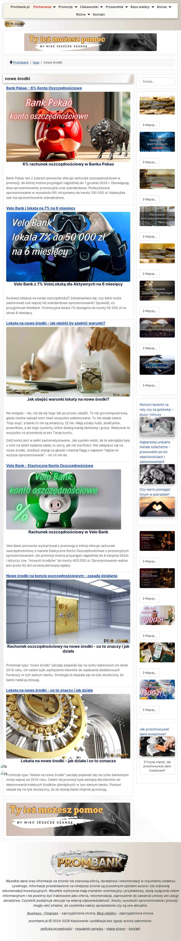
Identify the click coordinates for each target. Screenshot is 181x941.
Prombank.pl (20, 7)
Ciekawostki (89, 7)
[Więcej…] (157, 104)
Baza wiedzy (140, 7)
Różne (81, 14)
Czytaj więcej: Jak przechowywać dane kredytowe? (157, 766)
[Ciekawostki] (100, 7)
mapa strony (115, 929)
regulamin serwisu (89, 929)
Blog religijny (106, 913)
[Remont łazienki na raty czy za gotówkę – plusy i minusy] (157, 426)
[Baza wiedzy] (152, 7)
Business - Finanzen (42, 913)
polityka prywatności (56, 929)
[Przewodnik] (126, 7)
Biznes (162, 7)
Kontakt (99, 14)
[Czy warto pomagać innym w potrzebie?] (157, 506)
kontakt (134, 929)
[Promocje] (75, 7)
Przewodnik (114, 7)
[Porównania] (53, 7)
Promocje (66, 7)
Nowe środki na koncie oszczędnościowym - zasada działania (61, 576)
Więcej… (150, 125)
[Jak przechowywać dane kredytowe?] (157, 746)
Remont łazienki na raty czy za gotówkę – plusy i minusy (156, 409)
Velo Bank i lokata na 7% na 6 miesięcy (40, 208)
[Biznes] (169, 7)
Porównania (42, 7)
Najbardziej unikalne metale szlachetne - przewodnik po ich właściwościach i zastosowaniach (155, 452)
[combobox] (157, 81)
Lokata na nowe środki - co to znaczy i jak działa (49, 690)
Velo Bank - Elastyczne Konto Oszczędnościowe (49, 465)
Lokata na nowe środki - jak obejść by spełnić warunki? (55, 323)
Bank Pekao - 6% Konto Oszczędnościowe (44, 88)
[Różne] (88, 14)
